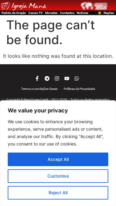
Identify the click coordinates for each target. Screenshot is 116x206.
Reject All (58, 192)
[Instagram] (57, 78)
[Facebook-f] (37, 78)
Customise (58, 176)
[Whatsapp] (77, 78)
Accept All (58, 159)
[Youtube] (67, 78)
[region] (58, 153)
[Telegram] (47, 78)
